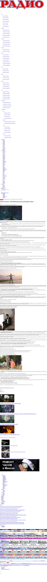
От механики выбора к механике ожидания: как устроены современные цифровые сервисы (11, 506)
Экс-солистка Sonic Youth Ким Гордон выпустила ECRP (9, 424)
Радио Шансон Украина (4, 541)
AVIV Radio (2, 544)
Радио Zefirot (2, 532)
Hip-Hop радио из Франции (6, 98)
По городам (2, 150)
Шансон (2, 47)
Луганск (4, 166)
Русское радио (2, 556)
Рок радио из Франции (6, 26)
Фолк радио (20, 565)
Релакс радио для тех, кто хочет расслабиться (28, 564)
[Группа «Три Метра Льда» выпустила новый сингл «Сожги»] (7, 433)
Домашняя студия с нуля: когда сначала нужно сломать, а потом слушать (9, 512)
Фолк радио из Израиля (7, 114)
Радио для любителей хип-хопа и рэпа (35, 563)
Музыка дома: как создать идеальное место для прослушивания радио (9, 508)
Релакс (2, 81)
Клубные (2, 28)
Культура (4, 185)
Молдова (4, 147)
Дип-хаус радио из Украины (6, 42)
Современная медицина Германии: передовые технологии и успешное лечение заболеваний (12, 523)
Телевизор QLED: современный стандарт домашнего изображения (8, 516)
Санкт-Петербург (5, 485)
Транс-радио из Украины (6, 56)
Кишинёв (4, 163)
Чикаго (4, 183)
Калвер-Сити (4, 162)
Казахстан (4, 144)
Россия (3, 140)
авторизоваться (13, 437)
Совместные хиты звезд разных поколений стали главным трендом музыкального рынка (12, 522)
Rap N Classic (2, 554)
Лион (3, 165)
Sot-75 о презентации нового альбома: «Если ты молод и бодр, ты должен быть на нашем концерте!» (14, 458)
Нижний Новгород (5, 481)
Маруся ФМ (2, 551)
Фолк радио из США (7, 116)
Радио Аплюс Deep (3, 538)
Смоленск (4, 177)
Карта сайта (2, 567)
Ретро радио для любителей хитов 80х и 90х (40, 564)
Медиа (23, 563)
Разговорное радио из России (6, 102)
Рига (3, 174)
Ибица (3, 160)
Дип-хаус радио (8, 563)
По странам (2, 139)
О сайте (2, 568)
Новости (3, 199)
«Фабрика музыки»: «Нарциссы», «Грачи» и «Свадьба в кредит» (10, 403)
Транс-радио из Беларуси (6, 58)
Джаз (3, 125)
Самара (4, 175)
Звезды (3, 184)
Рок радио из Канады (5, 24)
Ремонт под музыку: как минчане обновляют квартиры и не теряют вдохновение (10, 511)
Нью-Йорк (4, 170)
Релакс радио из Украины (6, 84)
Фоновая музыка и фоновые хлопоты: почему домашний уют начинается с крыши (10, 507)
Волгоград (4, 158)
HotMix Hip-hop (2, 550)
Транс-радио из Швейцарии (6, 65)
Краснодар (4, 164)
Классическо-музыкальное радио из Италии (9, 123)
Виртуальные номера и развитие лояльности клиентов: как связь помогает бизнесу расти (14, 548)
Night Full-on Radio (3, 557)
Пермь (3, 173)
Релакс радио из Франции (6, 88)
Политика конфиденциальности (5, 569)
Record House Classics (3, 535)
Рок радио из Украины (6, 17)
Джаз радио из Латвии (7, 130)
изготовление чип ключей (5, 559)
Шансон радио (23, 565)
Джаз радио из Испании (7, 132)
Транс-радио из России (6, 54)
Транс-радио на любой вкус (15, 565)
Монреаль (4, 167)
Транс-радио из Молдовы (6, 61)
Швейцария (2, 503)
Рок (1, 14)
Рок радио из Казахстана (6, 21)
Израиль (4, 142)
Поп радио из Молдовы (6, 72)
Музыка (4, 186)
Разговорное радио (20, 564)
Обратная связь (3, 188)
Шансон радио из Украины (6, 51)
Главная (1, 199)
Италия (2, 497)
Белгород (4, 154)
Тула (3, 179)
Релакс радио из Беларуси (6, 86)
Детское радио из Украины (7, 137)
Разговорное (3, 100)
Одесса (3, 171)
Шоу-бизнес (4, 187)
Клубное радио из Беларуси (6, 33)
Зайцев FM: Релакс (3, 553)
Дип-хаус (2, 38)
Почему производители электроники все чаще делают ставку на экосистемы (10, 517)
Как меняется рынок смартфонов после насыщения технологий (8, 518)
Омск (3, 172)
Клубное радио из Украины (6, 31)
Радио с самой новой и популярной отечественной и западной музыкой (9, 564)
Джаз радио (4, 563)
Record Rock (2, 529)
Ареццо (4, 152)
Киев (3, 490)
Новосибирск (4, 169)
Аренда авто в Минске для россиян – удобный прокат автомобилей (8, 521)
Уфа (3, 488)
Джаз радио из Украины (7, 128)
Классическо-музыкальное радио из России (9, 121)
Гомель (3, 159)
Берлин (4, 495)
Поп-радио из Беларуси (6, 70)
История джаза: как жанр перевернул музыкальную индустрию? (9, 445)
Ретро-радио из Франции (6, 79)
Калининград (4, 161)
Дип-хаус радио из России (6, 40)
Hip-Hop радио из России (6, 91)
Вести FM (1, 547)
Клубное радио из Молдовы (6, 35)
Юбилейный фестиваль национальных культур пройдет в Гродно (8, 513)
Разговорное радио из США (6, 107)
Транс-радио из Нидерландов (6, 63)
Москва (4, 168)
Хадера (3, 181)
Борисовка (4, 156)
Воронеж (4, 477)
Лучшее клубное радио (19, 563)
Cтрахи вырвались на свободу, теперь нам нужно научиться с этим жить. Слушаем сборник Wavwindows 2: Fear (18, 413)
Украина (4, 141)
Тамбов (4, 486)
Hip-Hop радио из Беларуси (6, 95)
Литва (3, 146)
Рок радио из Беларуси (6, 19)
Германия (2, 494)
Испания (4, 143)
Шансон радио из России (6, 49)
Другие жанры (3, 109)
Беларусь (2, 492)
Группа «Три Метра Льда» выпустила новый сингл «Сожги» (9, 434)
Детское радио (1, 563)
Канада (3, 145)
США (3, 148)
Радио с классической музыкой (43, 563)
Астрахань (4, 475)
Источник (1, 389)
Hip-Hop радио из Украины (6, 93)
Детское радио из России (7, 135)
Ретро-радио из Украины (6, 77)
